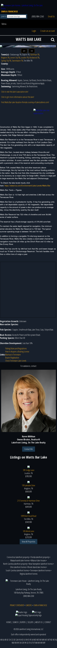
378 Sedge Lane (28, 470)
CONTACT (47, 622)
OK (20, 642)
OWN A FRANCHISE (9, 11)
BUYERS (23, 622)
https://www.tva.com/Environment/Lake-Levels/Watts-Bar (27, 185)
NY (18, 642)
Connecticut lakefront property (18, 557)
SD (28, 642)
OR (23, 642)
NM (13, 642)
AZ (7, 639)
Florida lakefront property (40, 557)
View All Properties (28, 541)
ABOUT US (39, 622)
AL (3, 639)
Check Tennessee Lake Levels (15, 360)
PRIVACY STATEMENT (17, 605)
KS (28, 639)
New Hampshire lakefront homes (41, 563)
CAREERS (29, 605)
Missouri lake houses (38, 560)
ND (51, 639)
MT (49, 639)
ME (38, 639)
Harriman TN (34, 54)
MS (46, 639)
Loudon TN (25, 57)
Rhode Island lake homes (37, 567)
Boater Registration (12, 357)
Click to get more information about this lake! (17, 96)
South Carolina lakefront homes (17, 570)
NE (54, 639)
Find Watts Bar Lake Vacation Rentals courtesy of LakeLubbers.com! (25, 102)
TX (30, 642)
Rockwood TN (34, 57)
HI (19, 639)
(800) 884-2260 (38, 16)
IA (21, 639)
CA (10, 639)
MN (43, 639)
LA (32, 639)
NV (16, 642)
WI (39, 642)
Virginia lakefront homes (28, 573)
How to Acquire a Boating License (17, 351)
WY (44, 642)
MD (34, 639)
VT (34, 642)
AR (5, 639)
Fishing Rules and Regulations (16, 348)
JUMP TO (4, 16)
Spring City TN (6, 60)
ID (23, 639)
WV (41, 642)
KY (30, 639)
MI (40, 639)
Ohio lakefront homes (18, 567)
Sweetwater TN (17, 60)
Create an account (47, 30)
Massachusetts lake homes (19, 560)
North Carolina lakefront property (15, 563)
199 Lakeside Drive (28, 485)
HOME (8, 622)
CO (12, 639)
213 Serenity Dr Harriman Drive (28, 500)
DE (14, 639)
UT (32, 642)
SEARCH (15, 622)
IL (24, 639)
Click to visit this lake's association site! (14, 91)
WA (36, 642)
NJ (56, 639)
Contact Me (28, 449)
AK (1, 639)
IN (26, 639)
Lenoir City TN (15, 57)
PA (25, 642)
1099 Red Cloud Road (28, 515)
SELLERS (30, 622)
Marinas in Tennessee (13, 354)
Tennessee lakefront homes (40, 570)
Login (34, 30)
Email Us (51, 16)
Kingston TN (5, 57)
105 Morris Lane (28, 531)
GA (17, 639)
